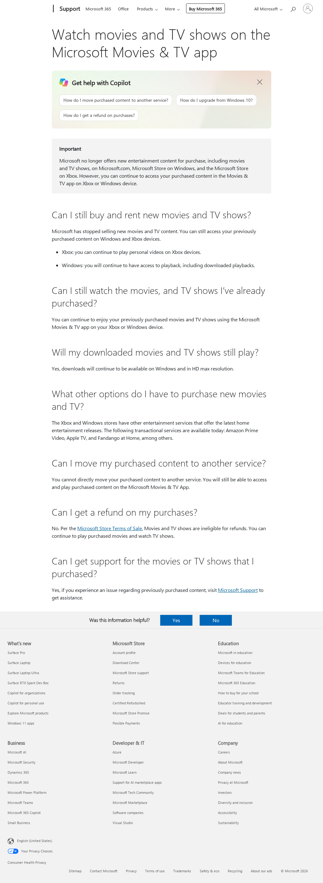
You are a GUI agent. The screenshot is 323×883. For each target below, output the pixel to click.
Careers (224, 752)
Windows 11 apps (21, 723)
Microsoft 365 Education (236, 682)
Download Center (126, 662)
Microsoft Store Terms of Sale (109, 528)
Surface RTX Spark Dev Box (28, 682)
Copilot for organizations (26, 693)
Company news (229, 772)
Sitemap (75, 871)
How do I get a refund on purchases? (99, 115)
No (216, 620)
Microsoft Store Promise (131, 713)
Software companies (128, 812)
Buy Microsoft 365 (205, 8)
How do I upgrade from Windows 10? (216, 100)
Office (123, 8)
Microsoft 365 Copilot (24, 812)
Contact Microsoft (103, 871)
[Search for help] (292, 8)
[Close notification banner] (260, 82)
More (170, 8)
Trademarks (182, 871)
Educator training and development (245, 703)
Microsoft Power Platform (27, 792)
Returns (119, 682)
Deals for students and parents (241, 713)
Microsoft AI (17, 752)
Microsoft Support (238, 590)
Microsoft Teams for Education (241, 672)
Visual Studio (123, 822)
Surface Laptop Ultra (23, 672)
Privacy (131, 871)
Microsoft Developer (128, 762)
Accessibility (227, 812)
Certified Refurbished (129, 703)
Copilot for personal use (26, 703)
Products (145, 8)
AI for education (230, 723)
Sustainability (228, 822)
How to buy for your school (238, 693)
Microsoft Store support (131, 672)
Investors (225, 792)
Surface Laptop (19, 662)
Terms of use (155, 871)
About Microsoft (230, 762)
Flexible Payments (126, 723)
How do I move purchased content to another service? (115, 100)
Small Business (19, 822)
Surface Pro (16, 652)
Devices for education (234, 662)
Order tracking (124, 693)
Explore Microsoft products (28, 713)
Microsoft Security (21, 762)
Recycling (235, 871)
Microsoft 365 (98, 8)
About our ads (261, 871)
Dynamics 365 (18, 772)
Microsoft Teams (20, 802)
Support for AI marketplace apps (137, 782)
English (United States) (34, 840)
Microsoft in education (235, 652)
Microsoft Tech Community (133, 792)
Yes (176, 620)
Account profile (124, 652)
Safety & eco (209, 871)
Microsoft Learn (125, 772)
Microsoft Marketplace (130, 802)
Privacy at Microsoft (233, 782)
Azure (117, 752)
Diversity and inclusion (235, 802)
